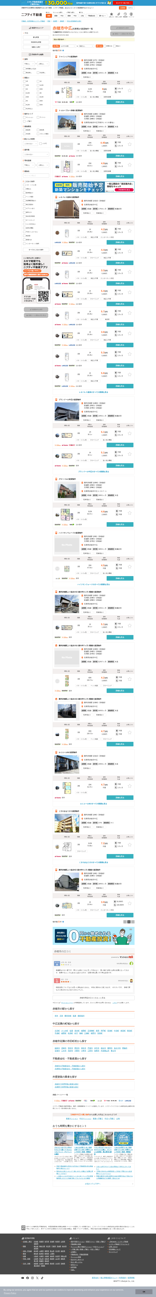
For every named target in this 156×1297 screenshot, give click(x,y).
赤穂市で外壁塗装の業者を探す (67, 1084)
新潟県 (36, 1251)
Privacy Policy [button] (10, 1293)
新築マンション (72, 1119)
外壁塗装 (74, 1267)
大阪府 (36, 1256)
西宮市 (77, 1048)
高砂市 (70, 1051)
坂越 (74, 1016)
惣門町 (103, 1031)
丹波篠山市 (105, 1051)
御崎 (81, 1033)
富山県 (52, 1251)
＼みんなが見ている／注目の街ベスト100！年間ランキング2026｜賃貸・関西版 (123, 1150)
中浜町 (116, 1031)
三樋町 (86, 1033)
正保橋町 (91, 1031)
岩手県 (47, 1241)
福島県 (36, 1244)
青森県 (41, 1241)
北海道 (36, 1241)
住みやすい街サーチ (77, 1259)
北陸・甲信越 (27, 1251)
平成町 (57, 1033)
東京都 (36, 1246)
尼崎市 (63, 1048)
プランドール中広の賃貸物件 (70, 400)
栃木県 (64, 1246)
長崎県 (47, 1263)
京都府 (47, 1256)
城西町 (83, 1031)
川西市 (77, 1051)
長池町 (109, 1031)
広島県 (36, 1259)
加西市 (96, 1051)
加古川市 (117, 1048)
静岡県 (47, 1254)
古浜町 (57, 1031)
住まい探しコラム (76, 1262)
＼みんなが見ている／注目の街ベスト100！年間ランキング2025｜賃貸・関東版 (83, 1150)
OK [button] (144, 1292)
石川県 (57, 1251)
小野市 (83, 1051)
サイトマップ (113, 1252)
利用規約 (122, 1278)
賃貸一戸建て (100, 1241)
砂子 (76, 1033)
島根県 (52, 1259)
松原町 (70, 1033)
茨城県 (59, 1246)
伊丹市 (96, 1048)
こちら (114, 1003)
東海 (24, 1254)
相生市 (103, 1048)
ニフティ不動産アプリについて (119, 1244)
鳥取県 (47, 1259)
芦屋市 (90, 1048)
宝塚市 (57, 1051)
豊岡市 (109, 1048)
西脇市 (124, 1048)
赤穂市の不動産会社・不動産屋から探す (70, 1066)
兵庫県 (41, 1256)
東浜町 (129, 1031)
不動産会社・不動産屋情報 (79, 1254)
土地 (118, 1119)
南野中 (93, 1033)
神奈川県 (42, 1246)
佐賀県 (41, 1263)
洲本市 (83, 1048)
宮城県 (52, 1241)
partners (49, 1290)
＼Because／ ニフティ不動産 (118, 1241)
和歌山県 (64, 1256)
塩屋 (71, 1031)
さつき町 (64, 1031)
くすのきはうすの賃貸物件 (69, 811)
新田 (97, 1031)
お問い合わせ (113, 1247)
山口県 (57, 1259)
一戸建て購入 (75, 1249)
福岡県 (36, 1263)
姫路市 (57, 1048)
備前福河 (81, 1016)
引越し (73, 1270)
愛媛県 (41, 1261)
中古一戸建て (110, 1119)
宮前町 (99, 1033)
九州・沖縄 (26, 1263)
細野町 (63, 1033)
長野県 (47, 1251)
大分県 (57, 1263)
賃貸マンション (79, 1241)
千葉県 (53, 1246)
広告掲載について (115, 1249)
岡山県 (41, 1259)
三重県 (52, 1254)
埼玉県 (48, 1246)
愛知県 (36, 1254)
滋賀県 (52, 1256)
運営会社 (95, 1278)
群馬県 (36, 1248)
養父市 (113, 1051)
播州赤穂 (67, 1016)
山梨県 (41, 1251)
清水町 (77, 1031)
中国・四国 (26, 1259)
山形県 (63, 1241)
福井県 (63, 1251)
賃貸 (72, 1241)
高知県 (47, 1261)
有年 (56, 1016)
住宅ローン (74, 1265)
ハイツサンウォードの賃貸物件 (71, 533)
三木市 (63, 1051)
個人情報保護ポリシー (108, 1278)
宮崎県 (63, 1263)
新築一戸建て (98, 1119)
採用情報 (131, 1278)
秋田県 (57, 1241)
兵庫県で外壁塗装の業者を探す (67, 1087)
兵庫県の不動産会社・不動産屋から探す (70, 1069)
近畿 (24, 1256)
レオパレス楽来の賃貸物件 (69, 197)
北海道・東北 (27, 1241)
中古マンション (85, 1119)
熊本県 (52, 1263)
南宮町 (123, 1031)
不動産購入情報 (76, 1244)
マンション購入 (76, 1247)
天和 (61, 1016)
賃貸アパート (90, 1241)
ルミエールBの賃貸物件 (68, 752)
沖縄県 (43, 1266)
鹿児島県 (37, 1266)
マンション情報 (76, 1257)
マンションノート (67, 1003)
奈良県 (57, 1256)
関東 (24, 1246)
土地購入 (74, 1252)
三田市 (90, 1051)
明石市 (70, 1048)
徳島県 (63, 1259)
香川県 (36, 1261)
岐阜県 (41, 1254)
